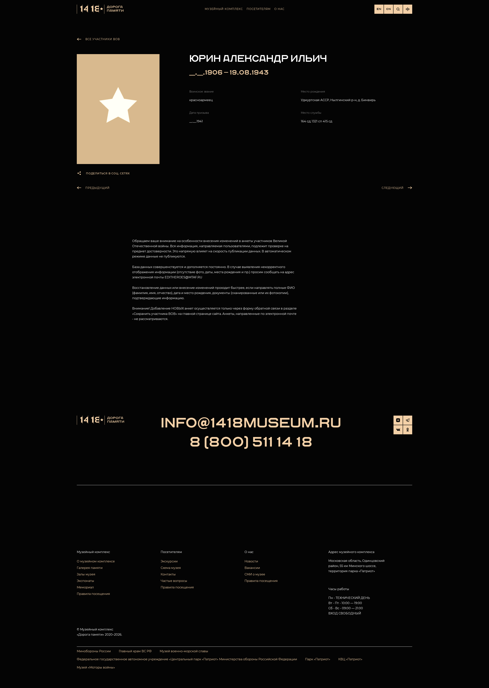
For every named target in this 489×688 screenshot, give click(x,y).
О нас (279, 9)
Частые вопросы (174, 581)
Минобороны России (94, 651)
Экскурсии (169, 561)
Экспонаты (85, 581)
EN (379, 9)
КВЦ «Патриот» (350, 659)
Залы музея (86, 574)
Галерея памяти (90, 568)
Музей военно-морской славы (184, 651)
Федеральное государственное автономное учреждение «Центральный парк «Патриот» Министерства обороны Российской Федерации (187, 659)
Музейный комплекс (224, 9)
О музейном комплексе (96, 561)
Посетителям (258, 9)
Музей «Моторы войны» (96, 667)
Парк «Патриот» (317, 659)
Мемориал (85, 587)
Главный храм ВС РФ (135, 651)
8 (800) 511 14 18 (251, 442)
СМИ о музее (254, 574)
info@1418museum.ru (251, 423)
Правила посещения (93, 594)
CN (388, 9)
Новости (251, 561)
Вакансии (252, 568)
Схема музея (171, 568)
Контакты (168, 574)
